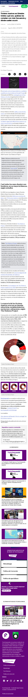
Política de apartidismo (10, 578)
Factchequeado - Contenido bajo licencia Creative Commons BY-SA (12, 688)
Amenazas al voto (13, 1)
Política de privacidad (7, 693)
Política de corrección (8, 674)
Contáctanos (13, 555)
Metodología (7, 564)
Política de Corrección (10, 571)
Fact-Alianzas (6, 671)
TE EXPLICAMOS (5, 11)
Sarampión (4, 1)
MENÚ (3, 6)
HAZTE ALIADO (9, 661)
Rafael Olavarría (7, 70)
